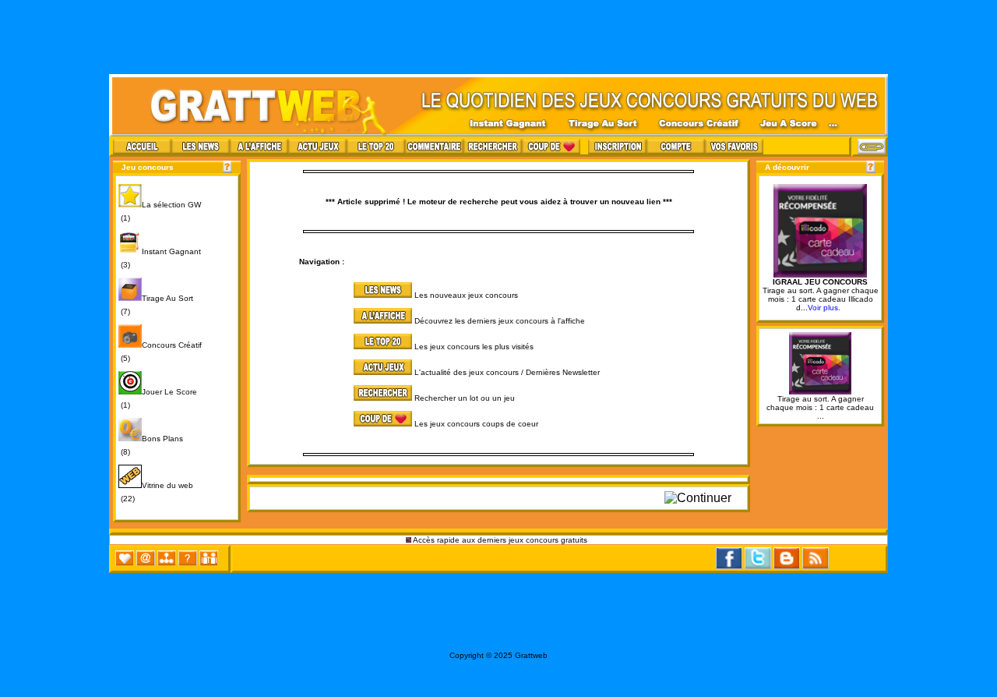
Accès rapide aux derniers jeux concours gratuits (500, 540)
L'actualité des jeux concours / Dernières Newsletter (507, 372)
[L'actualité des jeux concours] (332, 372)
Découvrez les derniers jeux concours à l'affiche (499, 321)
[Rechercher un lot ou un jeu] (332, 398)
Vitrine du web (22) (155, 492)
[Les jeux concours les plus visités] (332, 346)
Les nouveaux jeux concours (466, 295)
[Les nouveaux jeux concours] (332, 295)
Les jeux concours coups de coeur (476, 423)
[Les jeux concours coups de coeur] (332, 423)
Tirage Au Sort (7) (155, 305)
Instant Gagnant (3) (159, 258)
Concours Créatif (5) (160, 352)
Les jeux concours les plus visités (474, 346)
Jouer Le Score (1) (157, 398)
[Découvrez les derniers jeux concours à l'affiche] (332, 321)
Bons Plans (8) (150, 445)
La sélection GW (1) (159, 211)
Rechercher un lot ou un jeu (464, 398)
